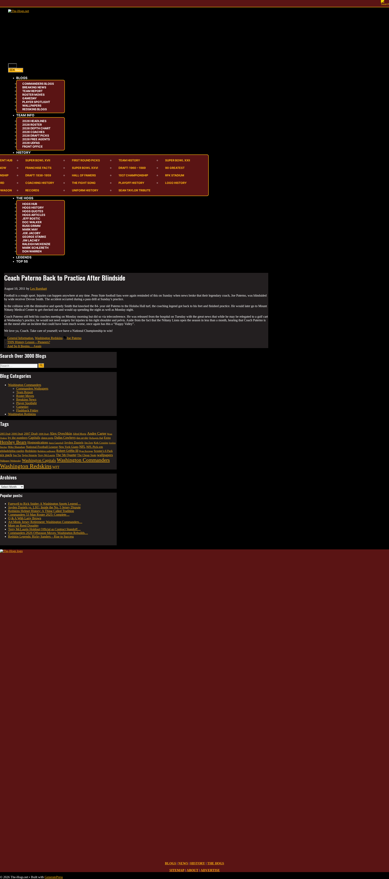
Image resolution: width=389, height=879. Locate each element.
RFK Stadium (174, 175)
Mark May (30, 229)
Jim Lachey (31, 240)
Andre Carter (96, 433)
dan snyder (82, 437)
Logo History (176, 182)
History (23, 152)
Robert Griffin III (67, 451)
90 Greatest (175, 167)
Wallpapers (31, 105)
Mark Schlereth (35, 247)
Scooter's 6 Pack (103, 450)
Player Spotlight (36, 102)
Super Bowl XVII (37, 160)
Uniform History (85, 190)
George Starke (34, 236)
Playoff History (131, 182)
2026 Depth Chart (36, 128)
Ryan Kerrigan (86, 451)
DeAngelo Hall (96, 438)
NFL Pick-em (94, 446)
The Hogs (24, 198)
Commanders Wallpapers (32, 388)
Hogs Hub (29, 204)
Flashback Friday (27, 410)
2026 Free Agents (36, 139)
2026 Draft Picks (35, 135)
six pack (6, 455)
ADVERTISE (210, 870)
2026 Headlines (34, 121)
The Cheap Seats (86, 455)
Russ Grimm (31, 225)
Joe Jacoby (31, 233)
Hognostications (37, 442)
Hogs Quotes (32, 211)
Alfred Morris (79, 433)
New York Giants (68, 446)
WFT (55, 467)
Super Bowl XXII (177, 160)
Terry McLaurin (46, 455)
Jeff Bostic (31, 218)
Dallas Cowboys (65, 437)
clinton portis (47, 437)
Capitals (34, 438)
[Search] (41, 365)
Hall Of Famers (84, 175)
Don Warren (32, 251)
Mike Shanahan (16, 447)
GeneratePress (54, 877)
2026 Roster (32, 124)
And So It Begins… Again (24, 346)
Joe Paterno (74, 338)
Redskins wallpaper (46, 451)
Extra (107, 437)
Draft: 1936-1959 (38, 175)
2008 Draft (43, 434)
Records (32, 190)
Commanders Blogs (38, 83)
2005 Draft (5, 434)
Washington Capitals (39, 460)
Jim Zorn (88, 443)
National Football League (42, 446)
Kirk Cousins (101, 442)
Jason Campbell (56, 443)
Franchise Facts (38, 167)
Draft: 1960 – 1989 (132, 167)
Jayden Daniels (73, 442)
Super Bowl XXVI (85, 167)
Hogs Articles (33, 215)
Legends (23, 257)
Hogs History (33, 207)
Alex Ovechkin (61, 433)
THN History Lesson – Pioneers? (28, 342)
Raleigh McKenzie (36, 244)
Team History (129, 160)
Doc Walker (32, 222)
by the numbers (18, 437)
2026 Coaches (33, 132)
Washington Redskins (49, 338)
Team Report (32, 91)
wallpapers (105, 455)
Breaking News (34, 87)
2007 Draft (31, 433)
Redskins (31, 450)
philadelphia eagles (12, 450)
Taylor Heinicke (29, 455)
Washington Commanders (24, 385)
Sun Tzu (17, 455)
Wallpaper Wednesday (10, 460)
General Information (20, 338)
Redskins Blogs (34, 109)
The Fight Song (84, 182)
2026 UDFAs (31, 143)
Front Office (32, 146)
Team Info (25, 115)
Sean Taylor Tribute (135, 190)
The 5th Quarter (66, 455)
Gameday (29, 98)
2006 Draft (17, 433)
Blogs (21, 78)
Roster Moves (33, 94)
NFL (82, 447)
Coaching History (39, 182)
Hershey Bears (13, 442)
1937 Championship (133, 175)
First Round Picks (86, 160)
